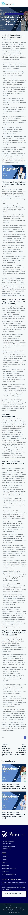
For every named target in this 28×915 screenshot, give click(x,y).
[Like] (3, 737)
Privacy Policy (7, 904)
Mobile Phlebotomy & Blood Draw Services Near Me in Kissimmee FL (14, 787)
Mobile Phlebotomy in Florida (14, 14)
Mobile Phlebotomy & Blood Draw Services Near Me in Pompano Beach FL (14, 816)
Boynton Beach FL (8, 416)
